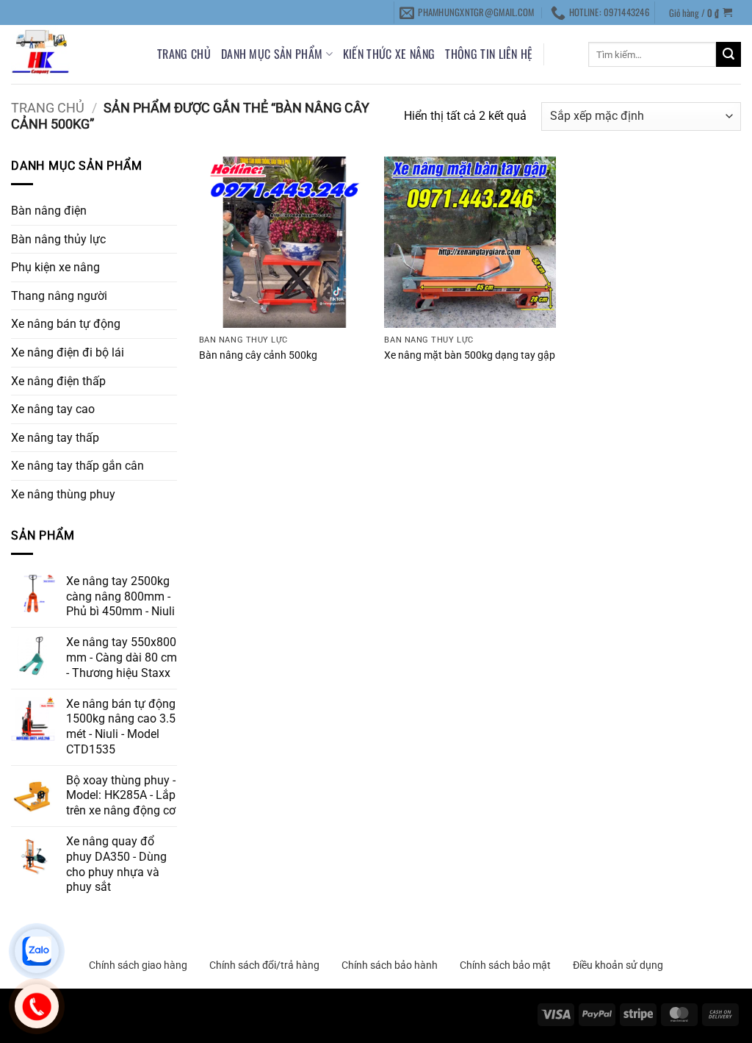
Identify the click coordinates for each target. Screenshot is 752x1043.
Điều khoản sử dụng (618, 965)
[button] (701, 12)
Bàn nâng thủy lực (58, 239)
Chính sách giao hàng (138, 965)
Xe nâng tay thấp (55, 438)
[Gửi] (728, 54)
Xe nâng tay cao (53, 409)
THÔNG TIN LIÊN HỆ (488, 53)
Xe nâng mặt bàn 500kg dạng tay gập (469, 355)
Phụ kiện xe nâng (55, 267)
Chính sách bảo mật (505, 965)
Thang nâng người (59, 296)
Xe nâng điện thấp (58, 381)
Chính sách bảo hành (389, 965)
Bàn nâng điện (49, 211)
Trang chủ (184, 53)
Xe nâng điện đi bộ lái (67, 352)
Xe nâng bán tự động (65, 324)
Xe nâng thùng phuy (63, 494)
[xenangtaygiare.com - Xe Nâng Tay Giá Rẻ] (73, 54)
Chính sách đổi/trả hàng (264, 965)
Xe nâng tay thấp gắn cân (77, 466)
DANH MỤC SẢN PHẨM (271, 53)
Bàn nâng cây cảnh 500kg (258, 355)
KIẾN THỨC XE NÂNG (389, 53)
